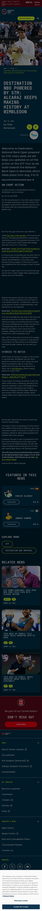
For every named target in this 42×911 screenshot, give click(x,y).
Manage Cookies (21, 900)
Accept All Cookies (21, 907)
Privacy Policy (8, 896)
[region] (21, 890)
